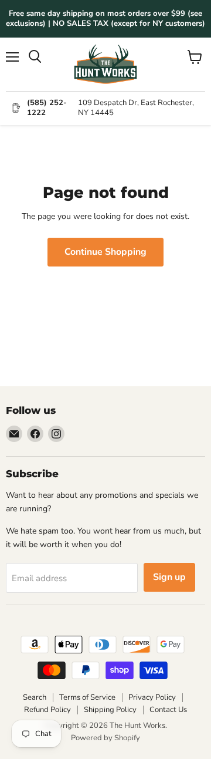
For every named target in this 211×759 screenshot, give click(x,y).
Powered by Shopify (105, 738)
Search (34, 697)
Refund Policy (47, 709)
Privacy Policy (152, 697)
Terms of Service (87, 697)
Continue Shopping (105, 251)
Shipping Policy (110, 709)
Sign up (169, 577)
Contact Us (168, 709)
